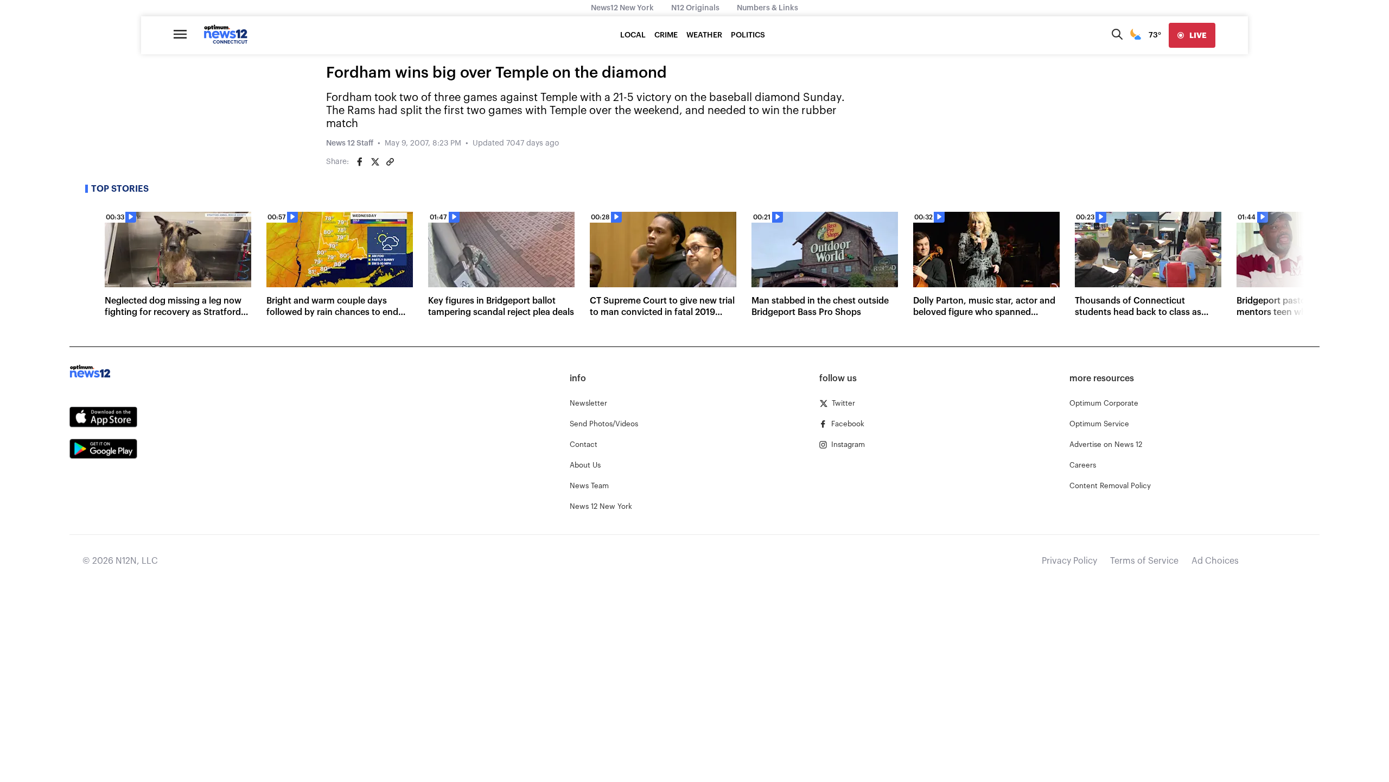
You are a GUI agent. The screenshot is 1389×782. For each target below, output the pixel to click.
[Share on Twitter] (375, 161)
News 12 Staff (349, 143)
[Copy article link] (390, 161)
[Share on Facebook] (359, 161)
